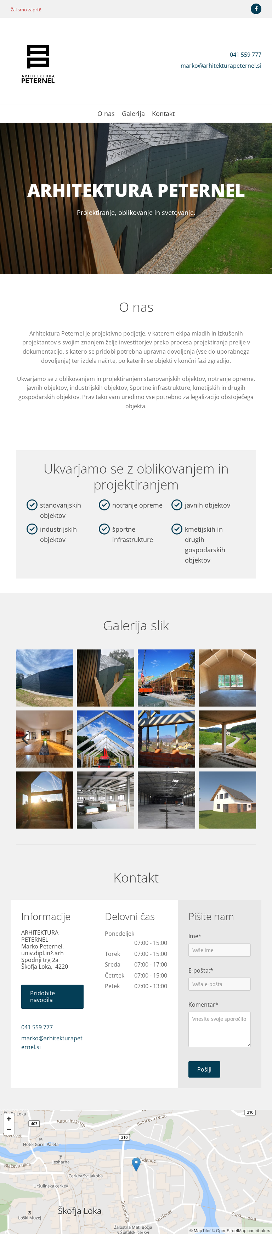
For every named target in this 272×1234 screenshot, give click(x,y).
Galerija (133, 114)
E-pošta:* (200, 970)
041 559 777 (245, 55)
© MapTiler (200, 1230)
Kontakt (163, 114)
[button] (52, 997)
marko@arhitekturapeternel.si (221, 66)
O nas (106, 114)
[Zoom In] (9, 1118)
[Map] (136, 1172)
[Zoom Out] (9, 1129)
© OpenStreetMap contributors (241, 1230)
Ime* (195, 936)
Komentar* (203, 1004)
